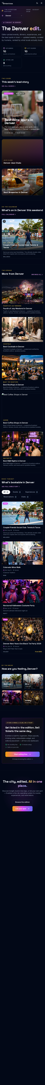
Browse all (37, 274)
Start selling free (20, 754)
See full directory (10, 486)
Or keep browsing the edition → (22, 759)
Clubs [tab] (24, 497)
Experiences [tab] (31, 492)
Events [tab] (16, 492)
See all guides (8, 86)
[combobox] (14, 16)
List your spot (21, 809)
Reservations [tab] (10, 497)
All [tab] (6, 492)
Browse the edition (22, 802)
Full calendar (8, 214)
